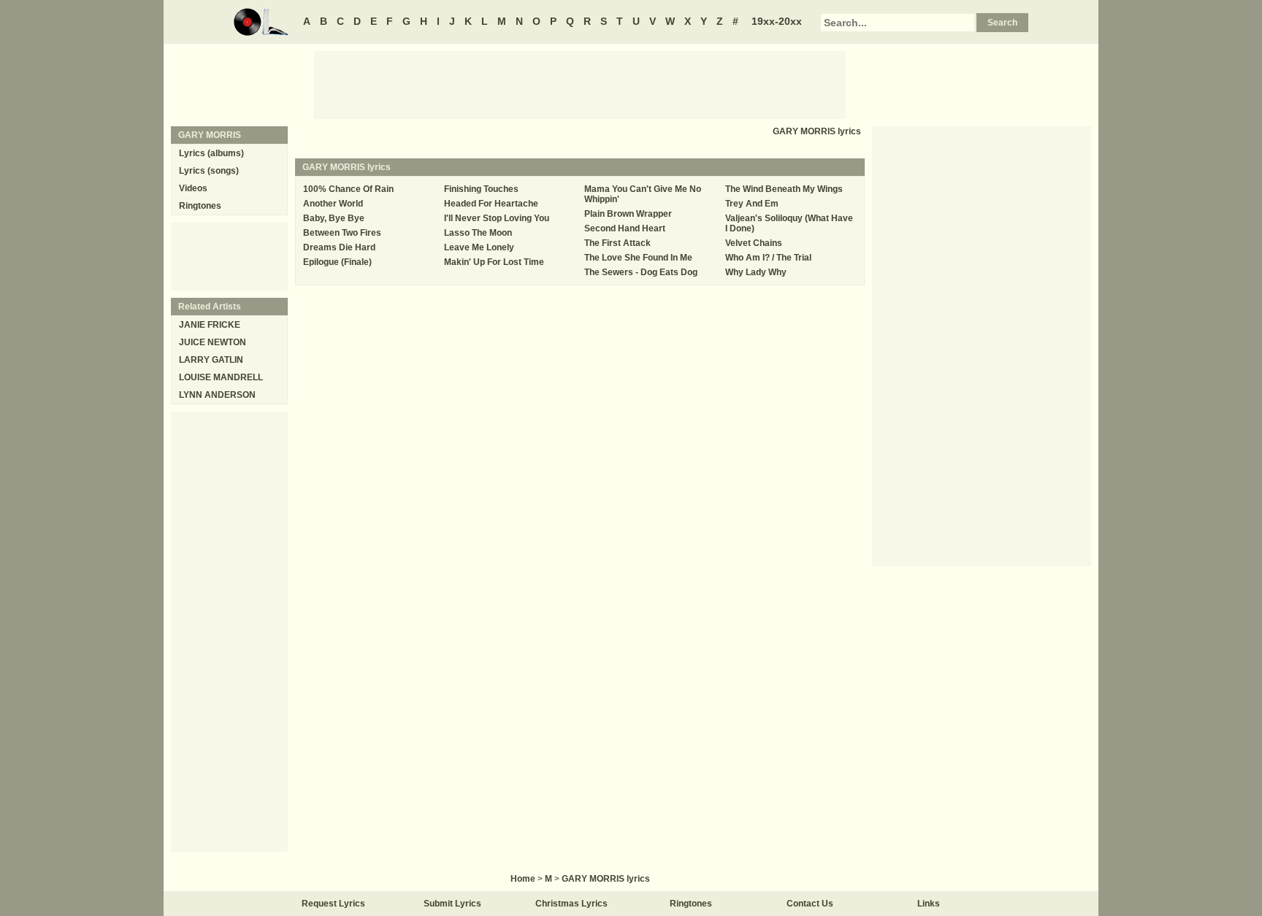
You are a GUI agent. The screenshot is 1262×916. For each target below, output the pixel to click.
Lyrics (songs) (209, 171)
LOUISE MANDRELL (221, 377)
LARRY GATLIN (211, 360)
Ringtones (200, 206)
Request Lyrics (333, 903)
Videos (193, 188)
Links (928, 903)
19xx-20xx (777, 21)
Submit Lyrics (452, 903)
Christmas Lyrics (571, 903)
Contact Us (810, 903)
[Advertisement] (580, 84)
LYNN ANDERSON (217, 395)
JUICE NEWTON (212, 342)
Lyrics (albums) (211, 153)
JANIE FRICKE (209, 325)
